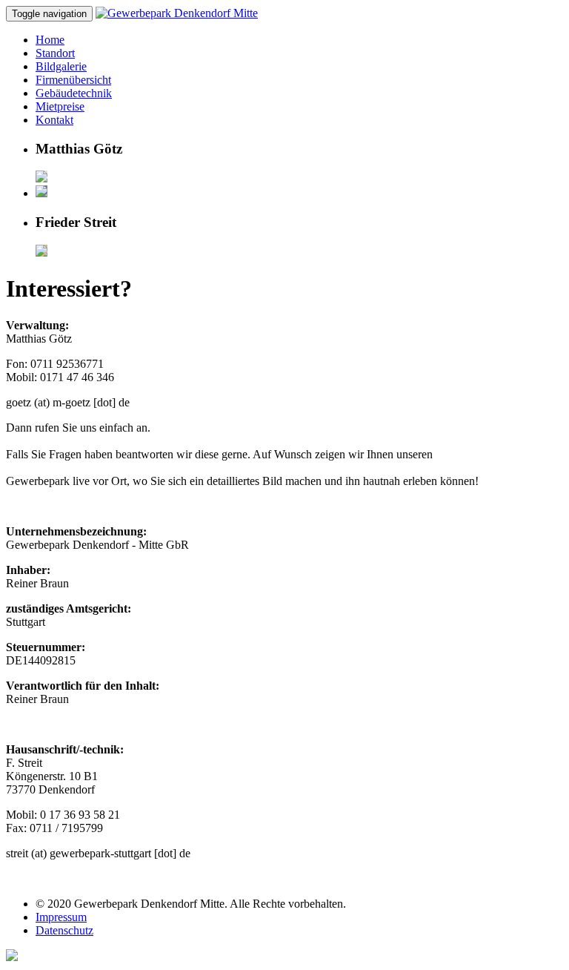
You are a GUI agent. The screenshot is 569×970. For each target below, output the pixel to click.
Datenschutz (64, 930)
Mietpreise (60, 106)
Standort (55, 53)
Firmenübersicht (73, 79)
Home (50, 39)
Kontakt (54, 119)
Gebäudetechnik (74, 93)
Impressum (61, 917)
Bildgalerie (61, 66)
